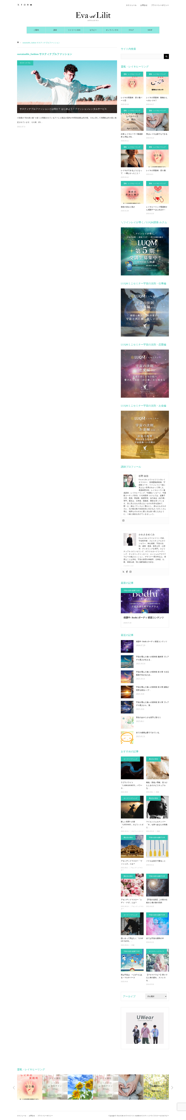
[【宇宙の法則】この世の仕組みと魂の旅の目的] (157, 885)
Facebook (21, 4)
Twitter (18, 4)
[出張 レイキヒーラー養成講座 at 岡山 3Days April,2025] (132, 119)
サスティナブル (25, 63)
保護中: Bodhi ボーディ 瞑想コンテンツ (143, 617)
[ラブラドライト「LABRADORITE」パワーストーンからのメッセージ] (132, 767)
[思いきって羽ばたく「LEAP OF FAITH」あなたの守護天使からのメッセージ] (132, 923)
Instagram (25, 4)
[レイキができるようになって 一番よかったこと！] (132, 155)
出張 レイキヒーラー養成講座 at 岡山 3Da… (132, 135)
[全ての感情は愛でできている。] (127, 737)
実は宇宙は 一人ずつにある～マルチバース (131, 976)
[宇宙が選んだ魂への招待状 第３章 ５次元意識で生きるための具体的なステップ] (127, 676)
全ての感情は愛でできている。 (148, 733)
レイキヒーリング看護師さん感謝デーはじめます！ (156, 208)
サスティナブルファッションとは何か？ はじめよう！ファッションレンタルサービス (63, 109)
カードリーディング (130, 759)
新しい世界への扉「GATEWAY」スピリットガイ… (132, 824)
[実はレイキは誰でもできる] (157, 119)
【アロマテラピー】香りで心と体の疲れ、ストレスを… (156, 977)
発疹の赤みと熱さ (128, 207)
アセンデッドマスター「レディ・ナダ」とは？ (131, 901)
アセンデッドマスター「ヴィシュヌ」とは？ (131, 862)
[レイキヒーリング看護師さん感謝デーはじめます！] (157, 192)
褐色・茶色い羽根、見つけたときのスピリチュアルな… (156, 785)
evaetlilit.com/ (128, 566)
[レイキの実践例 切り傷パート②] (132, 83)
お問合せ (143, 5)
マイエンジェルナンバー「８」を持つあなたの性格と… (156, 824)
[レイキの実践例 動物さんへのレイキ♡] (157, 83)
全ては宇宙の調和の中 (155, 938)
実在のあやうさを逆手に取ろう (148, 717)
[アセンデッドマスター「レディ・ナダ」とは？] (132, 885)
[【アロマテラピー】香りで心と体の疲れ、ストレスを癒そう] (157, 960)
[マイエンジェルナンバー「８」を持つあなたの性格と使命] (157, 807)
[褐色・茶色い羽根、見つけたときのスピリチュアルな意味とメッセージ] (157, 767)
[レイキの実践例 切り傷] (157, 155)
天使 (157, 792)
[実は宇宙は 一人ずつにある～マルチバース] (132, 960)
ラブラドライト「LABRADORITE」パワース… (131, 785)
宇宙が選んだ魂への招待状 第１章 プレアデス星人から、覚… (152, 703)
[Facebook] (127, 572)
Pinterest (28, 4)
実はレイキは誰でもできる (156, 134)
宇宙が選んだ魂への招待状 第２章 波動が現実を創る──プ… (152, 688)
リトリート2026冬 (74, 31)
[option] (29, 1087)
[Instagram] (123, 520)
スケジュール (131, 5)
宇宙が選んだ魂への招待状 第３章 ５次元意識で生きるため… (152, 673)
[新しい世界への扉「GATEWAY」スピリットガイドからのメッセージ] (132, 807)
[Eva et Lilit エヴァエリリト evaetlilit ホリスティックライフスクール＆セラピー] (93, 16)
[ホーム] (18, 42)
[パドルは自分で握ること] (157, 846)
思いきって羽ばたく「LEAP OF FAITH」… (132, 939)
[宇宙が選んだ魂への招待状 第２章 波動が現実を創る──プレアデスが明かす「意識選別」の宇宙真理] (127, 692)
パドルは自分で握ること (156, 861)
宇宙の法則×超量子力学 (132, 590)
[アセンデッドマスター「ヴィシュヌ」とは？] (132, 846)
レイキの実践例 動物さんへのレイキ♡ (156, 99)
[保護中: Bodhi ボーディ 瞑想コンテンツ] (127, 646)
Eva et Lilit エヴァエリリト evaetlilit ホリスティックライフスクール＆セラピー (143, 1116)
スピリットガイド (137, 831)
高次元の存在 (153, 759)
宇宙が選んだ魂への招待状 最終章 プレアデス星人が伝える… (152, 658)
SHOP (150, 30)
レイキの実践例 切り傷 (156, 170)
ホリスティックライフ (156, 951)
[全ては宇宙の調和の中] (157, 923)
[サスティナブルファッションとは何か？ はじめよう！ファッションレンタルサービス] (67, 86)
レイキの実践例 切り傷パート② (131, 99)
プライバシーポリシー (160, 5)
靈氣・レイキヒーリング (132, 74)
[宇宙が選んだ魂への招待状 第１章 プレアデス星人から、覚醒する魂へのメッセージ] (127, 707)
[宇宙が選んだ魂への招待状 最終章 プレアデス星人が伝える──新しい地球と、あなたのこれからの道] (127, 661)
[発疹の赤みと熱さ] (132, 192)
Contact (31, 4)
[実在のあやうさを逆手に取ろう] (127, 722)
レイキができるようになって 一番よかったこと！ (131, 172)
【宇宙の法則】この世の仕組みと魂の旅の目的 (156, 901)
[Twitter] (123, 572)
